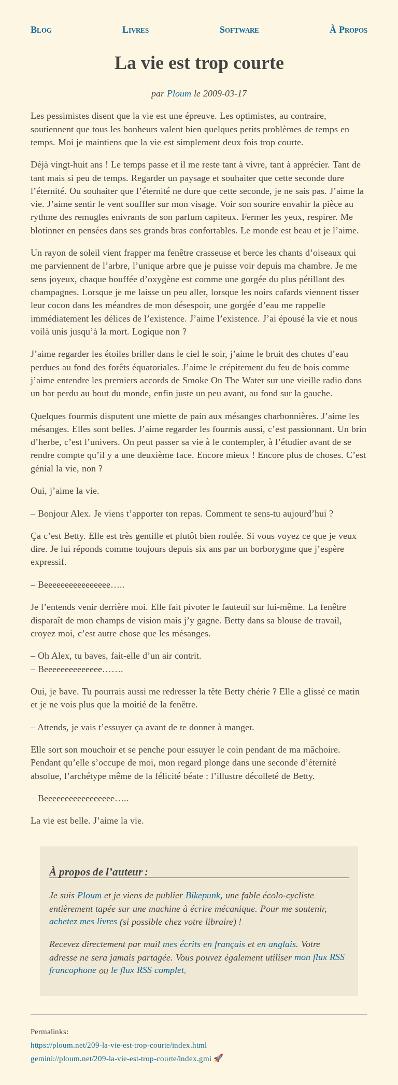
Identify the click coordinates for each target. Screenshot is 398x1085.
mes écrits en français (204, 944)
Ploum (179, 93)
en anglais (276, 944)
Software (239, 29)
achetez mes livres (83, 921)
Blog (41, 29)
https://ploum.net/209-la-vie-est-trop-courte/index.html (119, 1045)
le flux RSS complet (147, 970)
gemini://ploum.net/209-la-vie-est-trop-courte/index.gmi (121, 1058)
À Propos (348, 29)
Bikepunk (203, 895)
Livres (135, 29)
